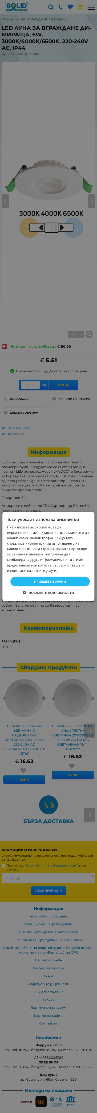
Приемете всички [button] (50, 581)
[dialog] (48, 556)
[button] (48, 592)
